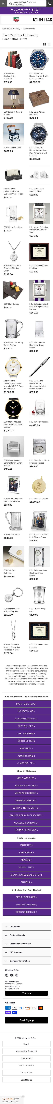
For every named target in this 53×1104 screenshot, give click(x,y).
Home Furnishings (26, 830)
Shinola (26, 882)
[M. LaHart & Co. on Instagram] (6, 975)
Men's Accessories (26, 793)
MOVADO (26, 860)
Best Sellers (26, 726)
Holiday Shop (26, 711)
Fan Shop (25, 748)
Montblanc (26, 867)
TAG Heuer (26, 845)
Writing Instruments (26, 808)
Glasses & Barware (25, 822)
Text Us (26, 993)
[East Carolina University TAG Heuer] (16, 20)
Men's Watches (26, 778)
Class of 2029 (25, 763)
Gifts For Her (26, 741)
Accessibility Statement (26, 1051)
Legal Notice (26, 1080)
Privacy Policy (27, 1058)
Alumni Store (26, 755)
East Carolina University (11, 29)
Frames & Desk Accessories (25, 815)
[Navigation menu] (3, 3)
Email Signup (27, 1020)
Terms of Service (26, 1065)
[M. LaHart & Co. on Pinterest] (16, 975)
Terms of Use (27, 1072)
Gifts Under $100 (26, 897)
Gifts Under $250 (26, 904)
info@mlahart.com (12, 986)
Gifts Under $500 (26, 912)
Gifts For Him (26, 733)
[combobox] (26, 3)
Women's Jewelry (25, 800)
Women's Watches (25, 785)
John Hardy (26, 852)
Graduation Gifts (29, 29)
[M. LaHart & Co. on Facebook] (11, 975)
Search (26, 1044)
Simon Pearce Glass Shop (25, 874)
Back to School (25, 703)
